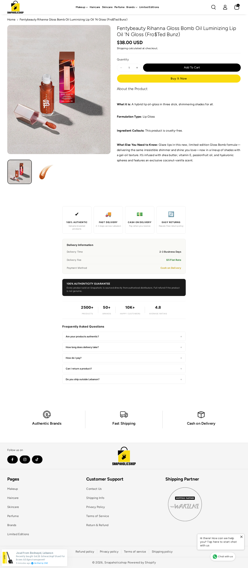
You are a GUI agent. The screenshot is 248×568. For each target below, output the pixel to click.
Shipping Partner (182, 479)
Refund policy (85, 551)
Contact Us (93, 489)
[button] (82, 7)
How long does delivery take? (124, 347)
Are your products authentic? (124, 336)
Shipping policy (162, 551)
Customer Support (104, 479)
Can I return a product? (124, 368)
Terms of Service (97, 516)
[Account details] (225, 7)
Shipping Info (95, 498)
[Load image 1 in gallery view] (19, 172)
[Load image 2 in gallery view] (46, 172)
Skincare (13, 507)
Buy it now (179, 78)
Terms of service (135, 551)
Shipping (122, 48)
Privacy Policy (95, 507)
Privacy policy (109, 551)
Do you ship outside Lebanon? (124, 379)
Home (11, 19)
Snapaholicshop (115, 562)
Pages (13, 479)
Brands (130, 7)
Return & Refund (97, 525)
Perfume (13, 516)
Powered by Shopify (142, 562)
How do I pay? (124, 358)
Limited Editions (18, 534)
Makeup (80, 7)
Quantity (123, 59)
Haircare (13, 498)
